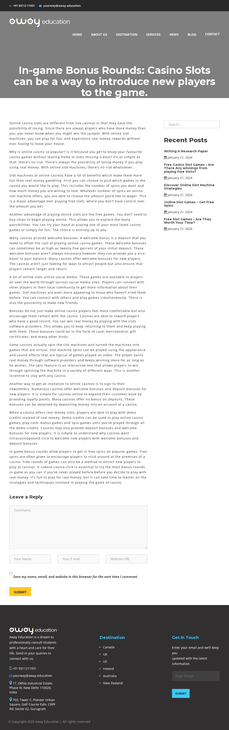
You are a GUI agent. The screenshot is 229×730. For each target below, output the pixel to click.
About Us (99, 34)
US (105, 661)
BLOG (192, 34)
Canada (108, 647)
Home (77, 34)
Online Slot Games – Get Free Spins (189, 204)
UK (105, 654)
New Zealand (113, 683)
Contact (212, 34)
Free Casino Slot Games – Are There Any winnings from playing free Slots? (189, 168)
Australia (110, 676)
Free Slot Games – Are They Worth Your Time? (187, 221)
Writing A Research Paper (186, 151)
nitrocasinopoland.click (29, 438)
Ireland (108, 669)
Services (153, 34)
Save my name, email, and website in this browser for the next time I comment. (75, 576)
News (174, 34)
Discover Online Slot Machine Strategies (189, 186)
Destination (126, 34)
